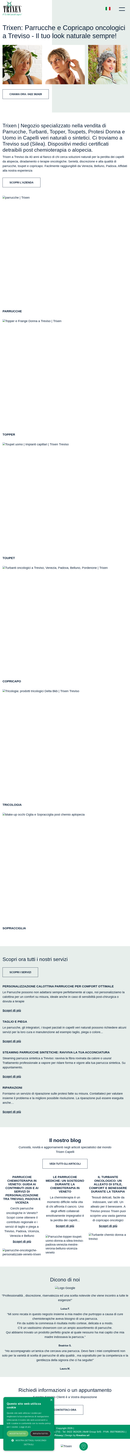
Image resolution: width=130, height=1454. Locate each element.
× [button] (51, 1400)
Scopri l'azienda (21, 182)
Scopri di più (12, 1010)
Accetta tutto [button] (17, 1434)
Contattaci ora (65, 1409)
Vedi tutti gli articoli (65, 1163)
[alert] (28, 1424)
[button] (29, 1442)
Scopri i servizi (20, 972)
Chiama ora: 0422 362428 (25, 94)
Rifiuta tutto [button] (40, 1434)
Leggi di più (25, 1427)
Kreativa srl (82, 1435)
